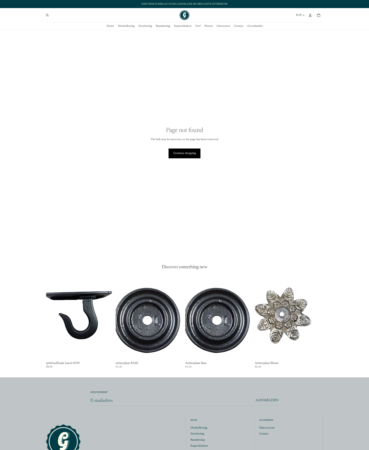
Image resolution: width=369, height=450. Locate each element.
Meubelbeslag (198, 428)
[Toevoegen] (108, 354)
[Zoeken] (47, 15)
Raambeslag (197, 440)
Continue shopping (184, 153)
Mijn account (267, 428)
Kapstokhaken (199, 446)
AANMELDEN (267, 400)
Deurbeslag (197, 434)
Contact (263, 434)
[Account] (310, 15)
